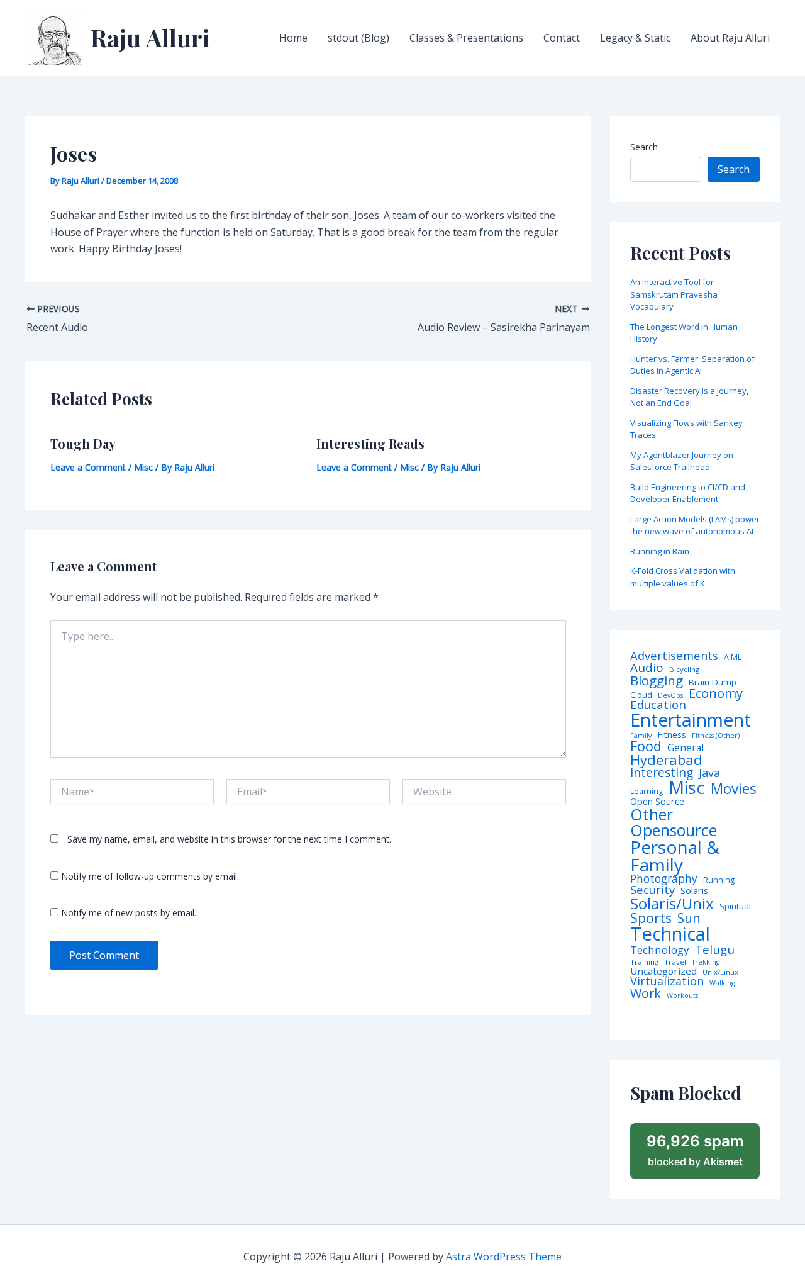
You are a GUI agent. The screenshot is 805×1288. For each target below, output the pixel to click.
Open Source (657, 801)
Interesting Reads (370, 443)
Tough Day (83, 443)
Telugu (715, 950)
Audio (646, 668)
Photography (663, 878)
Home (293, 38)
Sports (651, 917)
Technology (659, 949)
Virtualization (667, 981)
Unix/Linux (720, 972)
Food (646, 746)
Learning (646, 791)
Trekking (705, 962)
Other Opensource (673, 822)
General (685, 748)
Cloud (641, 695)
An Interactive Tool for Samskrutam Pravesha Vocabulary (674, 294)
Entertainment (690, 720)
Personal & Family (674, 855)
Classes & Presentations (466, 38)
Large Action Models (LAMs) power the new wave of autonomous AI (695, 525)
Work (645, 993)
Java (709, 772)
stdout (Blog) (358, 38)
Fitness (671, 735)
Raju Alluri (150, 37)
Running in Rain (659, 551)
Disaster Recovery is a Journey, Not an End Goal (689, 397)
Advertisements (674, 655)
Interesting (661, 773)
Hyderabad (666, 759)
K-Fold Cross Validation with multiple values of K (682, 577)
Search (644, 147)
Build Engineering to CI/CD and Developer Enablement (687, 493)
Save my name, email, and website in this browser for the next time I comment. (229, 839)
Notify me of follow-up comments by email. (150, 876)
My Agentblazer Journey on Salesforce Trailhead (681, 461)
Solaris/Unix (672, 903)
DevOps (670, 695)
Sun (689, 918)
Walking (722, 983)
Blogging (656, 680)
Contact (561, 38)
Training (644, 962)
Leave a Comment (88, 467)
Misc (143, 467)
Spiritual (735, 906)
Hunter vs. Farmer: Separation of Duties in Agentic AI (692, 365)
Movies (734, 789)
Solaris (694, 890)
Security (652, 890)
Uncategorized (663, 971)
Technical (670, 934)
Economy (716, 692)
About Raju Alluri (730, 38)
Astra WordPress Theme (504, 1256)
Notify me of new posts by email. (128, 913)
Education (658, 705)
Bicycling (684, 669)
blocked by (695, 1150)
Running (719, 880)
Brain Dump (712, 682)
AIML (732, 657)
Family (641, 735)
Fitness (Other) (716, 735)
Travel (675, 962)
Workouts (682, 995)
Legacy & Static (635, 38)
